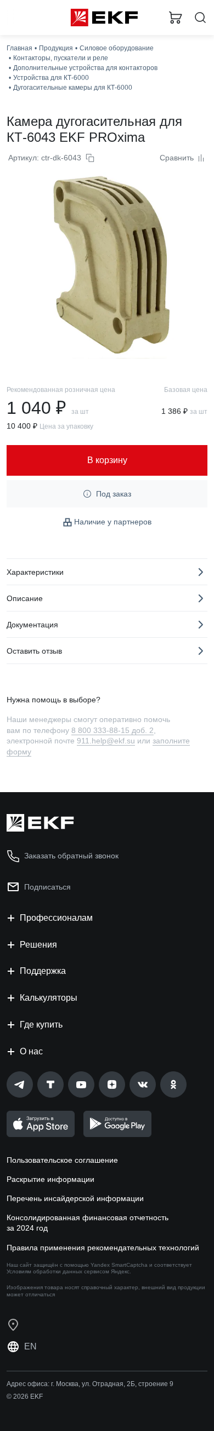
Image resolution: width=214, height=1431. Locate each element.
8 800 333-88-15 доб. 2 (112, 730)
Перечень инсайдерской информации (75, 1198)
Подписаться (47, 886)
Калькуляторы (48, 997)
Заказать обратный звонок (71, 855)
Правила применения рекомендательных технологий (103, 1247)
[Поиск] (200, 18)
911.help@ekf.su (106, 740)
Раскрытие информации (50, 1179)
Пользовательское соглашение (62, 1160)
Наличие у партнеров (112, 521)
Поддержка (43, 971)
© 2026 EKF (25, 1396)
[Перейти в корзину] (175, 17)
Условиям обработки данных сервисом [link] (58, 1271)
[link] (20, 1084)
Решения (38, 944)
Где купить (41, 1024)
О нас (31, 1051)
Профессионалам (56, 917)
